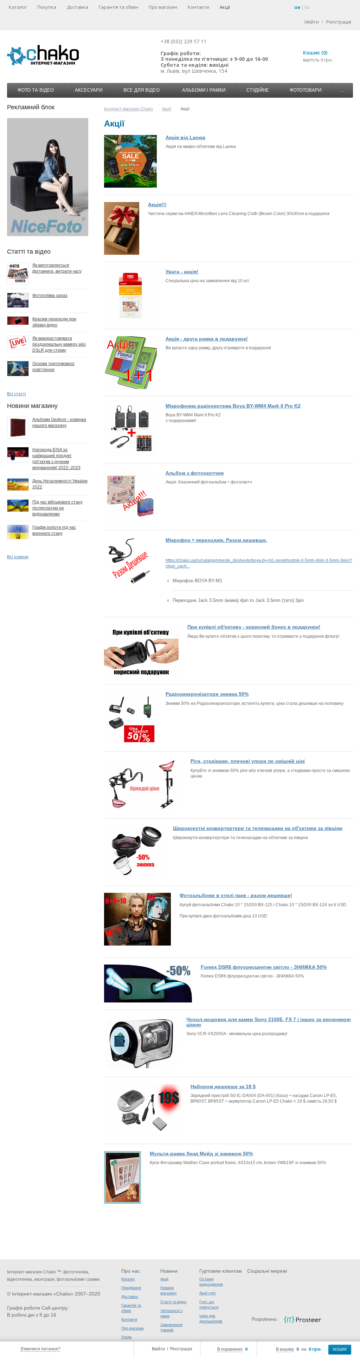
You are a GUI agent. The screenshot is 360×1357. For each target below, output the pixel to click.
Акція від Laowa (185, 137)
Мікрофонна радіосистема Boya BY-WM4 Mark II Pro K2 (233, 406)
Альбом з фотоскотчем (195, 473)
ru (307, 7)
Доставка (77, 7)
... (342, 90)
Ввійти (158, 1348)
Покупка (46, 7)
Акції (225, 7)
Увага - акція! (182, 271)
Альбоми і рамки (203, 90)
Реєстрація (181, 1348)
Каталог (18, 7)
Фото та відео (36, 90)
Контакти (198, 7)
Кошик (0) (315, 52)
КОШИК (340, 1349)
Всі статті (16, 393)
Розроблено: (265, 1319)
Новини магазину (32, 405)
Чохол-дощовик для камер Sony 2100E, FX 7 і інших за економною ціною (268, 1022)
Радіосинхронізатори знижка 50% (207, 694)
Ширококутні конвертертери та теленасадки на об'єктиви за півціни (257, 828)
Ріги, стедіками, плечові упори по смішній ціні (248, 761)
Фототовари (305, 90)
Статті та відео (29, 251)
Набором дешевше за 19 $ (223, 1086)
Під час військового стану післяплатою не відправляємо (57, 508)
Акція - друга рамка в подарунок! (207, 339)
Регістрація (338, 22)
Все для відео (141, 90)
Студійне (257, 90)
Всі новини (17, 556)
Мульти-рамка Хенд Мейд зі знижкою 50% (201, 1153)
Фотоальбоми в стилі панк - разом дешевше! (236, 895)
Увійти (311, 22)
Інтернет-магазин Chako (128, 108)
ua (297, 7)
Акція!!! (157, 204)
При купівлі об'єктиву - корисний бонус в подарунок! (253, 627)
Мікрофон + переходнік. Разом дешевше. (216, 540)
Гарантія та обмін (118, 7)
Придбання (131, 1288)
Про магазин (163, 7)
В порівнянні (230, 1349)
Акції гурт (207, 1293)
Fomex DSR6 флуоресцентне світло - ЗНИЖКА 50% (264, 967)
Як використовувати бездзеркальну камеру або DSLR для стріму (59, 344)
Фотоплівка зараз (50, 295)
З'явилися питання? (40, 1348)
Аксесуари (88, 90)
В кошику (285, 1349)
